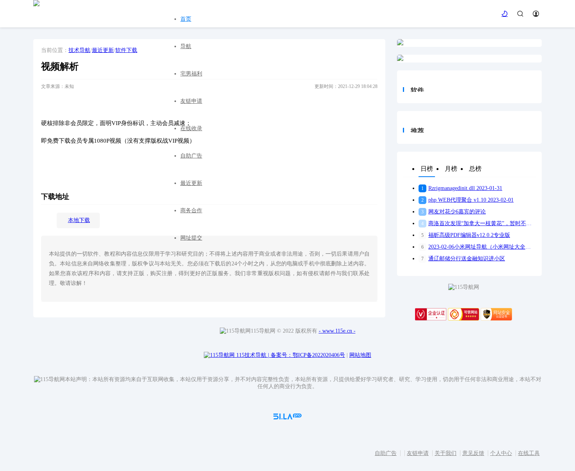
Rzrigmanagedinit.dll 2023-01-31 (461, 188)
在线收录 (191, 128)
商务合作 (191, 210)
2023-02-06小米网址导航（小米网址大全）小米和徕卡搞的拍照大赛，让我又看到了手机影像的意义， (478, 247)
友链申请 (191, 101)
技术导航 (79, 50)
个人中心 (501, 453)
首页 (185, 19)
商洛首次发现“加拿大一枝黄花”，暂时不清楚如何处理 (478, 223)
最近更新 (191, 183)
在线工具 (529, 453)
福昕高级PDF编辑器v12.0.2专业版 (465, 235)
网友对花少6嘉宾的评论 (453, 212)
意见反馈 (473, 453)
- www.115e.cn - (337, 331)
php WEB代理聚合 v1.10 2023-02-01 (467, 200)
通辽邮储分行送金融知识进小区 (463, 258)
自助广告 (191, 156)
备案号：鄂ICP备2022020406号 (308, 355)
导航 (185, 46)
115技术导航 (253, 355)
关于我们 (445, 453)
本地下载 (79, 220)
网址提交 (191, 238)
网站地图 (360, 355)
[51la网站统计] (287, 418)
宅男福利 (191, 74)
